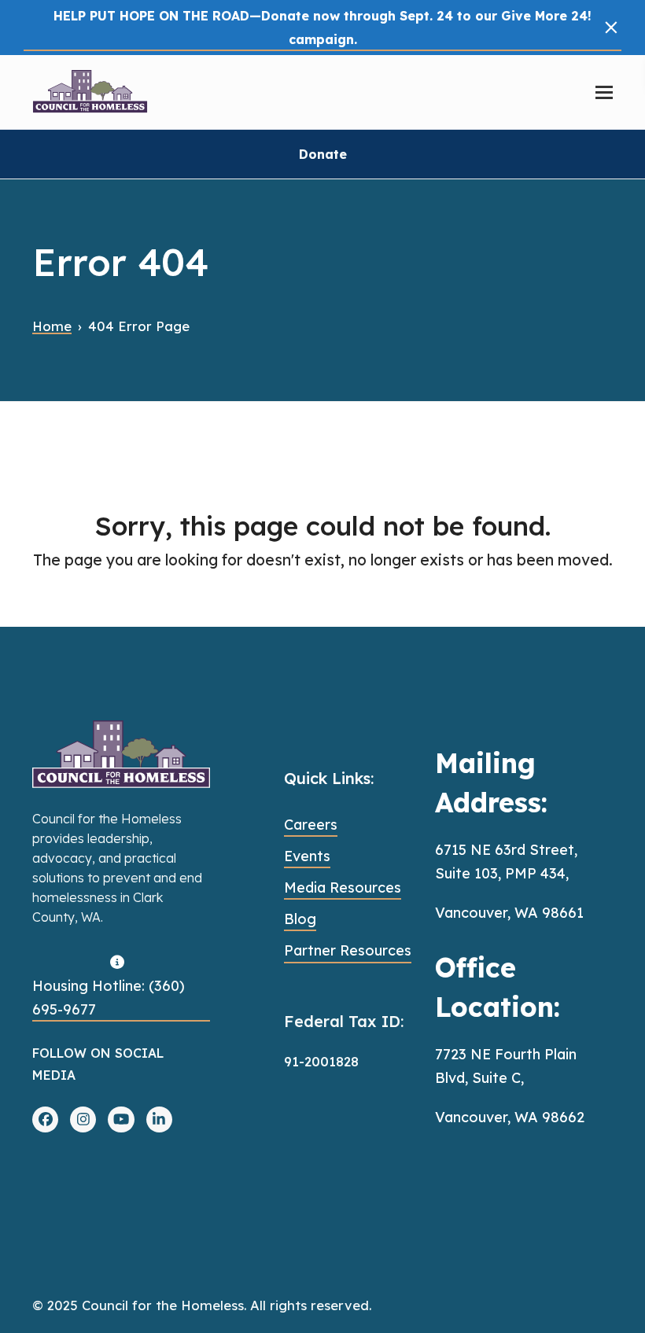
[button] (611, 27)
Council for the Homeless (163, 1305)
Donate (323, 154)
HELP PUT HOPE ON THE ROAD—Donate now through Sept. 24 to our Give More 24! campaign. (322, 27)
